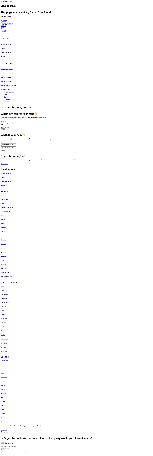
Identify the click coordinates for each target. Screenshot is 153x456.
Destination (3, 121)
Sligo (2, 260)
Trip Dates (3, 127)
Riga (2, 405)
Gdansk (3, 381)
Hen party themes (6, 81)
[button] (76, 38)
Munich (3, 397)
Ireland (3, 48)
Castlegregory (5, 211)
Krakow (3, 389)
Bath (2, 286)
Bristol (3, 310)
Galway (3, 231)
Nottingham (4, 351)
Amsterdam (4, 360)
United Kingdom (6, 52)
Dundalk (3, 227)
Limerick (3, 252)
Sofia (2, 409)
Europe (3, 56)
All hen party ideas (7, 69)
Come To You (5, 272)
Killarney (3, 244)
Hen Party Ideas (7, 63)
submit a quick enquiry (9, 453)
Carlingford (4, 199)
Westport (4, 268)
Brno (2, 373)
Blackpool (4, 298)
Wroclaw (3, 422)
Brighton (3, 306)
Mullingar (3, 256)
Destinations (6, 38)
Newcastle (4, 343)
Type (2, 124)
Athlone (3, 195)
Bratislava (4, 369)
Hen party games (6, 77)
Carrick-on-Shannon (7, 207)
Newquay (4, 347)
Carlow (3, 203)
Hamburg (3, 385)
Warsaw (3, 418)
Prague (3, 401)
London (3, 335)
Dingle (3, 219)
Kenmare (3, 236)
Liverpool (3, 331)
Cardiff (3, 314)
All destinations (6, 44)
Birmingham (4, 294)
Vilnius (3, 413)
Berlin (2, 365)
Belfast (3, 290)
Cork (2, 215)
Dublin (3, 223)
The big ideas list (6, 73)
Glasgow (3, 322)
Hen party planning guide (8, 85)
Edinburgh (4, 318)
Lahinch (3, 248)
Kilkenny (3, 240)
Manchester (4, 339)
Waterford (4, 264)
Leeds (2, 327)
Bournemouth (5, 302)
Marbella (3, 393)
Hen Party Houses (6, 276)
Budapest (4, 377)
